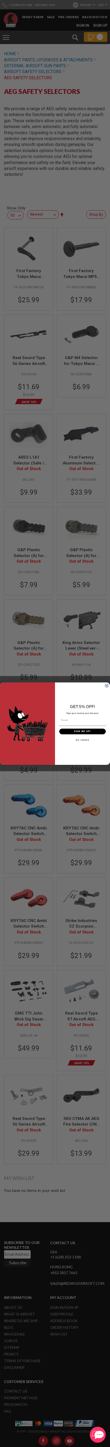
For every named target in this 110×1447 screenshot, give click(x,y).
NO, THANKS (82, 740)
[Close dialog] (107, 685)
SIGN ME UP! (82, 731)
